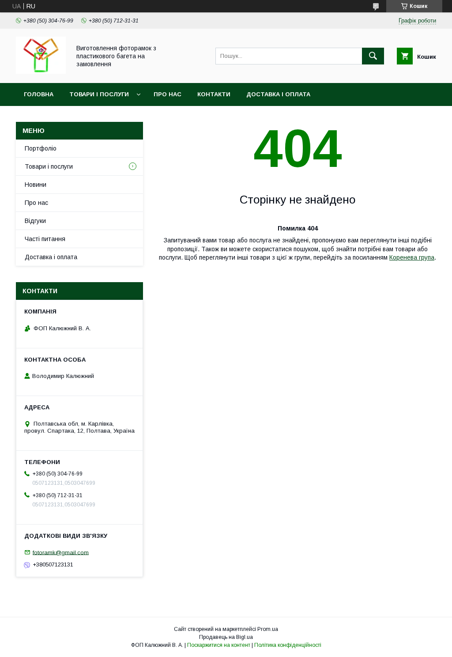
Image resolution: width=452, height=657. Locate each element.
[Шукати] (373, 56)
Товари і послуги (99, 94)
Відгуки (35, 220)
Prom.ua (267, 629)
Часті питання (45, 238)
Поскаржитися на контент (218, 645)
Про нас (167, 94)
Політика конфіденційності (287, 645)
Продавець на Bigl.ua (226, 637)
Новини (35, 184)
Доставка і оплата (278, 94)
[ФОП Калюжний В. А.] (41, 71)
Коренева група (411, 257)
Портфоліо (40, 148)
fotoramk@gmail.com (61, 552)
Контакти (213, 94)
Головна (38, 94)
